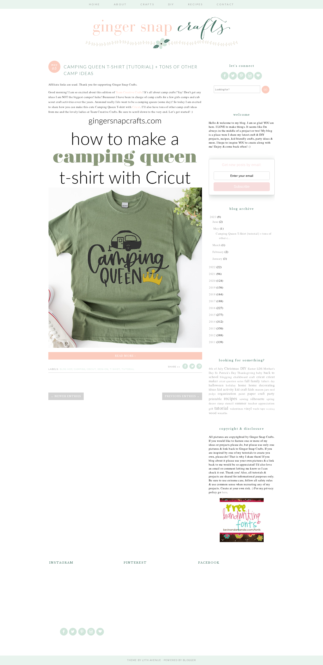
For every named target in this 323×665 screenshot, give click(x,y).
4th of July (216, 369)
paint (242, 394)
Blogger (189, 660)
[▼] (209, 217)
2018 (212, 294)
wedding (270, 408)
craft (252, 377)
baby (259, 373)
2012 (212, 335)
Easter (252, 369)
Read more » (125, 355)
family (255, 381)
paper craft (256, 393)
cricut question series (231, 381)
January (217, 259)
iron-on (102, 369)
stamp (220, 403)
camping (79, 369)
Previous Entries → (182, 396)
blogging (226, 377)
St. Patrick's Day (225, 373)
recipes (230, 398)
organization (227, 393)
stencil (229, 403)
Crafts (147, 4)
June (215, 222)
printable (215, 398)
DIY (171, 4)
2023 (213, 217)
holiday (231, 385)
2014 (212, 321)
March (216, 245)
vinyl (248, 408)
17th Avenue (151, 660)
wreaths (222, 413)
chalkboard (240, 377)
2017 (212, 301)
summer (241, 403)
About (120, 4)
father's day (268, 381)
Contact (225, 4)
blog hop (66, 369)
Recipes (195, 4)
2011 (212, 342)
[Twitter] (233, 76)
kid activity (225, 389)
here (224, 492)
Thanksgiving (246, 373)
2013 (212, 328)
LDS (259, 369)
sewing (244, 399)
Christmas (231, 368)
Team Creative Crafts (129, 92)
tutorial (128, 369)
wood (213, 413)
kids (251, 389)
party (271, 393)
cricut (91, 369)
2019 (212, 287)
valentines (236, 409)
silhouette (257, 398)
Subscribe (242, 186)
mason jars (262, 389)
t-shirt (115, 369)
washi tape (259, 408)
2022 (212, 267)
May (216, 228)
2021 (212, 274)
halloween (216, 385)
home (242, 385)
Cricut (136, 107)
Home (94, 4)
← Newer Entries (66, 396)
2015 (212, 315)
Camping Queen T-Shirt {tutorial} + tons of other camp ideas (131, 70)
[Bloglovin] (258, 76)
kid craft (241, 389)
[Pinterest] (242, 76)
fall (247, 381)
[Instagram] (250, 76)
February (218, 252)
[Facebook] (225, 76)
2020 (212, 281)
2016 (212, 308)
